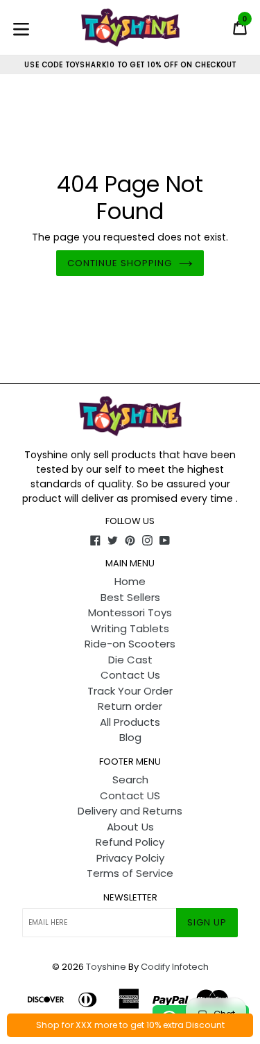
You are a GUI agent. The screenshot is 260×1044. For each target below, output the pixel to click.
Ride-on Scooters (130, 643)
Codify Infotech (175, 966)
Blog (130, 737)
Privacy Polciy (130, 858)
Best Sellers (130, 597)
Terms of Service (130, 873)
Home (130, 581)
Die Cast (130, 659)
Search (130, 779)
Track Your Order (130, 691)
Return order (130, 706)
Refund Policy (130, 842)
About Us (130, 826)
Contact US (130, 795)
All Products (130, 722)
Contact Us (130, 675)
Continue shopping (120, 263)
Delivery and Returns (130, 810)
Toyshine (106, 966)
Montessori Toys (130, 612)
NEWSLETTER (130, 897)
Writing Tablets (130, 628)
